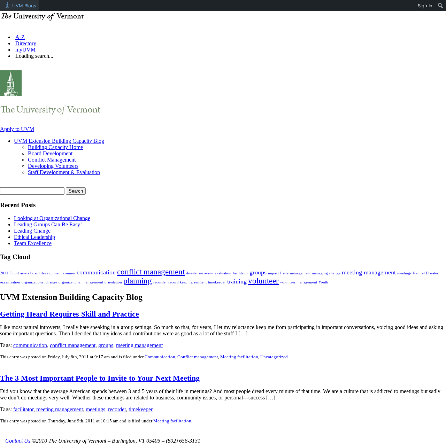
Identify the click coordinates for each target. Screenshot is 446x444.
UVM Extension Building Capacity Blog (59, 141)
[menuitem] (440, 5)
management (300, 273)
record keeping (180, 282)
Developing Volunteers (53, 166)
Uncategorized (274, 356)
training (237, 281)
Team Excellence (33, 243)
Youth (323, 282)
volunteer (263, 280)
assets (24, 273)
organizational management (81, 282)
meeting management (369, 272)
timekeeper (217, 282)
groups (258, 272)
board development (46, 273)
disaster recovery (199, 273)
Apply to (17, 129)
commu (69, 273)
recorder (160, 282)
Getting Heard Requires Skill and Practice (69, 314)
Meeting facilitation (239, 356)
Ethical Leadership (34, 237)
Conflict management (197, 356)
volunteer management (298, 282)
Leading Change (32, 231)
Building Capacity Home (55, 147)
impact (273, 273)
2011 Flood (9, 273)
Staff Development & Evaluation (64, 172)
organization (10, 282)
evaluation (223, 273)
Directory (25, 43)
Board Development (50, 153)
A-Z (20, 37)
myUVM (25, 50)
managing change (326, 273)
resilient (200, 282)
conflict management (151, 271)
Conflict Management (52, 160)
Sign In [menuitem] (425, 5)
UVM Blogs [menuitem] (24, 5)
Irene (284, 273)
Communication (160, 356)
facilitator (240, 273)
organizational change (39, 282)
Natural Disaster (425, 273)
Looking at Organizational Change (52, 218)
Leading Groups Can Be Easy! (48, 224)
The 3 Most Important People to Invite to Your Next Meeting (100, 378)
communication (96, 272)
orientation (113, 282)
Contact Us (17, 441)
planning (137, 280)
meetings (404, 273)
